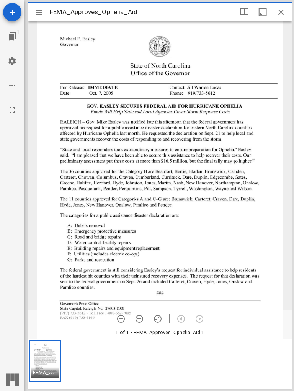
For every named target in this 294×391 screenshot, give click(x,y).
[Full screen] (12, 110)
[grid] (160, 364)
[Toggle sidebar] (39, 12)
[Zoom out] (139, 319)
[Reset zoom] (158, 319)
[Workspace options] (12, 85)
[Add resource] (12, 12)
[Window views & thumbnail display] (244, 12)
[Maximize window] (262, 12)
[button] (45, 361)
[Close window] (281, 12)
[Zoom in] (121, 319)
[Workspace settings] (12, 61)
